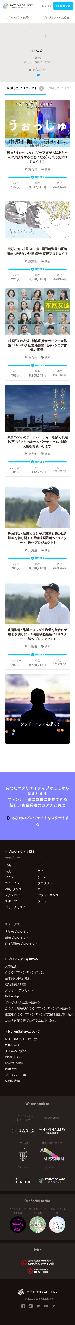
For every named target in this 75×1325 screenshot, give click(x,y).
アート (42, 865)
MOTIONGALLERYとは (21, 1039)
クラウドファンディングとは (24, 972)
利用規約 (11, 1069)
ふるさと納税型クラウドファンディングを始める (37, 1008)
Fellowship (12, 996)
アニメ (9, 877)
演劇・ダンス (13, 889)
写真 (8, 871)
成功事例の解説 (15, 984)
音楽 (41, 871)
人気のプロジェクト (18, 931)
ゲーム (42, 877)
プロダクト (45, 883)
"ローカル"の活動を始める (22, 1002)
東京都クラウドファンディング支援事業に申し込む (37, 1014)
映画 (8, 865)
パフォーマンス (48, 895)
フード (42, 901)
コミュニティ (14, 883)
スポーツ (11, 901)
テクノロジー (14, 895)
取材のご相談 (14, 1063)
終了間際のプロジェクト (21, 943)
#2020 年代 (12, 1045)
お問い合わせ (14, 1057)
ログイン (47, 5)
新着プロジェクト (17, 937)
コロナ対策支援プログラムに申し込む (30, 1020)
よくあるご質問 (15, 1051)
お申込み (11, 966)
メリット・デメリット (19, 990)
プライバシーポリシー (20, 1075)
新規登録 (65, 6)
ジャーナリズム (15, 907)
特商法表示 (12, 1081)
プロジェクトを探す (18, 17)
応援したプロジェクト (24, 88)
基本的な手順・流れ (18, 978)
